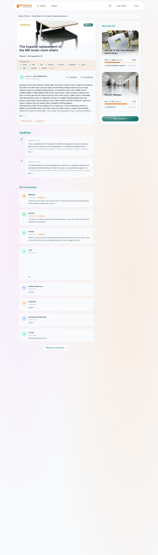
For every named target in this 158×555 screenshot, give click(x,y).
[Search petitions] (110, 6)
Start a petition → (120, 119)
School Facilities (26, 121)
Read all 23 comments (56, 348)
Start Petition (122, 6)
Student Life (39, 121)
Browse (54, 6)
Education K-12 (25, 25)
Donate (42, 6)
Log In (136, 6)
